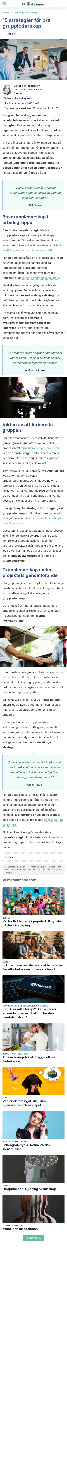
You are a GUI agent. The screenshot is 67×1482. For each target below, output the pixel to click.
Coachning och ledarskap (24, 13)
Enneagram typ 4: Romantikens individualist (26, 1147)
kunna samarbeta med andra (40, 277)
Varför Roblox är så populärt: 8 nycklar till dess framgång (32, 923)
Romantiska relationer (15, 1054)
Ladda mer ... (34, 1237)
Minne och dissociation (20, 1229)
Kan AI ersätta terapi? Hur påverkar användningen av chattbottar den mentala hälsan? (29, 1013)
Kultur (6, 918)
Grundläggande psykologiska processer (25, 1006)
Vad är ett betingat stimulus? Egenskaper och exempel (24, 1103)
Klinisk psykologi (12, 1225)
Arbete (5, 13)
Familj (6, 962)
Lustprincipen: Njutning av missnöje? (30, 1189)
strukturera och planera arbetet (41, 448)
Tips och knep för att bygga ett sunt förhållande (30, 1059)
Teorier (6, 1098)
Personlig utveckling (14, 1142)
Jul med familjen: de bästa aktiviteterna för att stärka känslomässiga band (32, 967)
